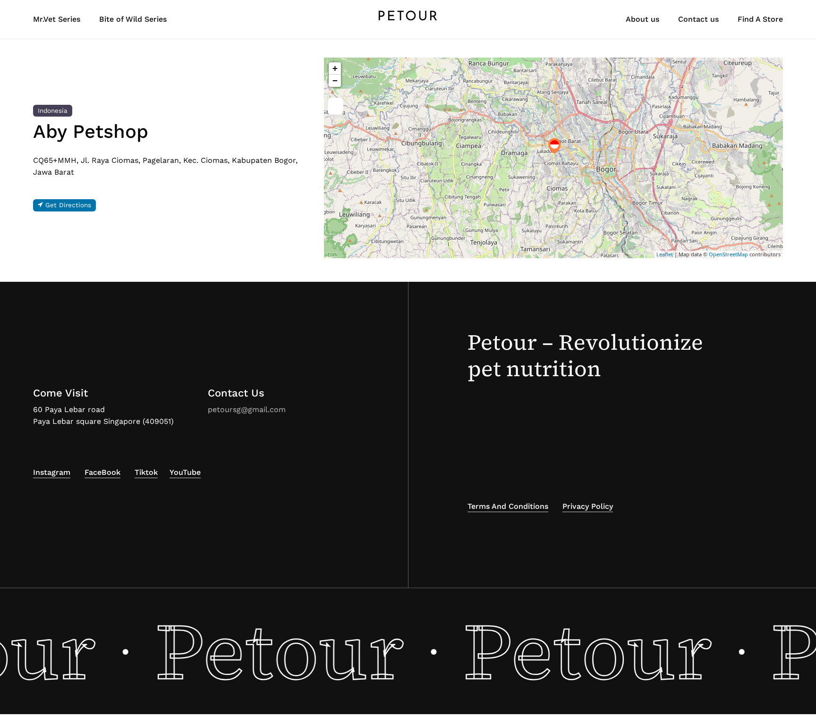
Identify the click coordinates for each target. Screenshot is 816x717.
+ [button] (335, 68)
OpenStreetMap (728, 254)
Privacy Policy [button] (587, 506)
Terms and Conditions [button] (508, 506)
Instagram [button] (51, 472)
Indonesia (53, 110)
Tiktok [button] (146, 472)
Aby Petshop (90, 131)
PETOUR (408, 17)
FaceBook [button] (102, 472)
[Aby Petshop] (554, 146)
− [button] (335, 80)
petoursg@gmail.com (247, 409)
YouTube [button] (185, 472)
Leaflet (664, 254)
